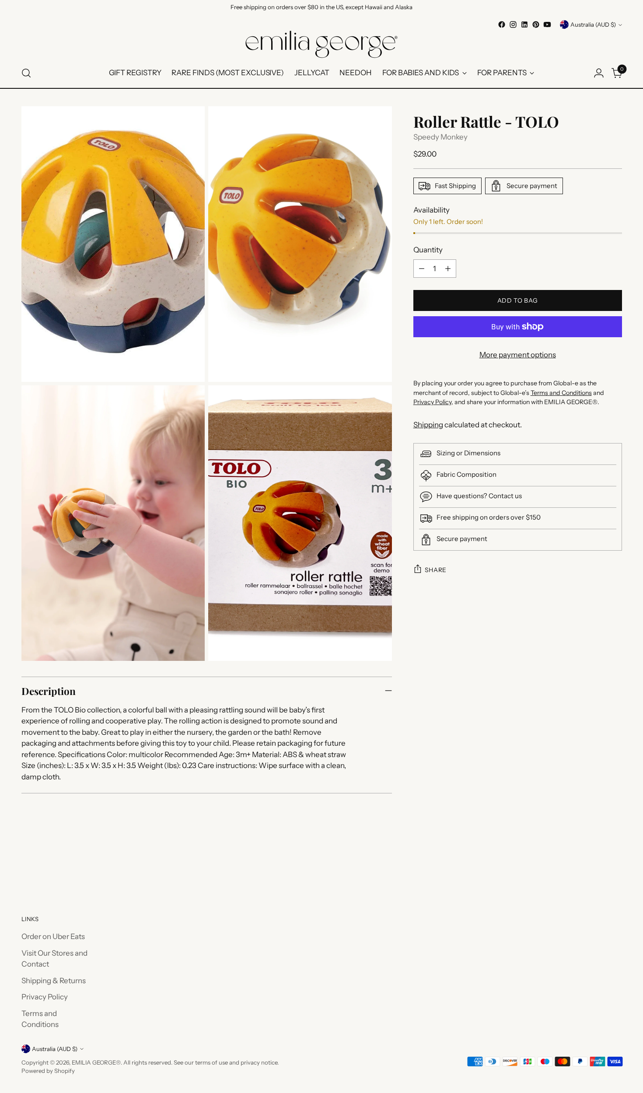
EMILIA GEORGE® (96, 1062)
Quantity (428, 249)
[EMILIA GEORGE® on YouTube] (547, 24)
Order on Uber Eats (53, 936)
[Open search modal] (26, 73)
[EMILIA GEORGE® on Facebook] (502, 24)
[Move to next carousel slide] (614, 865)
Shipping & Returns (53, 980)
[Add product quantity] (448, 268)
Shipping (428, 424)
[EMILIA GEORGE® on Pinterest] (536, 24)
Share (436, 570)
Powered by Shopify (48, 1070)
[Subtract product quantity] (422, 268)
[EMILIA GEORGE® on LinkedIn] (524, 24)
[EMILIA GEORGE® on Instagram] (513, 24)
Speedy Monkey (440, 137)
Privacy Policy (44, 996)
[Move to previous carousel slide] (594, 866)
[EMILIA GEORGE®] (321, 44)
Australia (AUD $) (593, 24)
